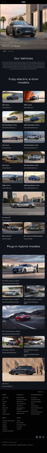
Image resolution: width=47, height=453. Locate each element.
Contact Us (19, 428)
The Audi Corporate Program (22, 411)
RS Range (4, 409)
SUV (3, 399)
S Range (4, 411)
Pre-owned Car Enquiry (21, 424)
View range (4, 422)
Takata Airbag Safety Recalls (36, 411)
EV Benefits (4, 426)
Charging (4, 424)
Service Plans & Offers (35, 399)
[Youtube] (40, 437)
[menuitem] (4, 51)
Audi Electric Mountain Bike (7, 430)
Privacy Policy (5, 444)
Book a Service (34, 397)
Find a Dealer (19, 426)
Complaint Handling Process (36, 407)
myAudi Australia (34, 405)
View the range (5, 397)
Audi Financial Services (21, 403)
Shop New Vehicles (20, 397)
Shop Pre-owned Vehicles (22, 399)
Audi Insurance (20, 405)
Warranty (33, 403)
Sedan (3, 403)
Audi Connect (30, 444)
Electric (3, 405)
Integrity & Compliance (22, 444)
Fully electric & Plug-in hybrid (8, 420)
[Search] (5, 2)
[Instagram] (43, 437)
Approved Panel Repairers (36, 401)
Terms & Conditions (12, 444)
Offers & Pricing (20, 401)
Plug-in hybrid (5, 407)
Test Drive (19, 420)
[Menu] (24, 2)
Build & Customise (20, 413)
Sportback (4, 401)
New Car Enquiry (20, 422)
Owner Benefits (34, 409)
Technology (4, 428)
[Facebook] (37, 437)
